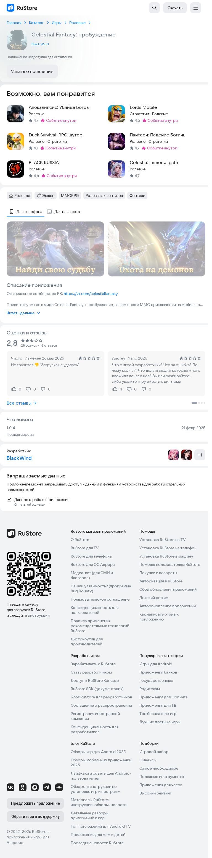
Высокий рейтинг (155, 793)
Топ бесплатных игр (157, 713)
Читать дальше (21, 312)
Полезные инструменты (161, 776)
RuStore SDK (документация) (97, 688)
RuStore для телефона (91, 556)
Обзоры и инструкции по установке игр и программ (95, 789)
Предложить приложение (35, 803)
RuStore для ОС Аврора (93, 564)
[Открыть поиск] (154, 7)
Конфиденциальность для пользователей (94, 610)
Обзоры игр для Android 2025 (98, 751)
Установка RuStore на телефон (168, 547)
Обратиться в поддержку (35, 816)
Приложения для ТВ (157, 705)
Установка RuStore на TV (162, 539)
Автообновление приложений (167, 605)
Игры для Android (155, 663)
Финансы (148, 759)
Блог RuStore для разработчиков (101, 697)
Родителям (149, 688)
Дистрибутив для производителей (87, 641)
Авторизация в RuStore (160, 581)
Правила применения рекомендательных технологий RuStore (100, 625)
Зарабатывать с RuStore (93, 663)
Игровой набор (153, 751)
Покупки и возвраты (158, 572)
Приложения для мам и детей (98, 834)
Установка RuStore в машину (166, 556)
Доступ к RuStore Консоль (95, 680)
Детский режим (153, 597)
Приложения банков (158, 672)
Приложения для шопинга (163, 697)
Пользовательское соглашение (100, 599)
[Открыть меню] (195, 7)
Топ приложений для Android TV (101, 826)
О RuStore (80, 539)
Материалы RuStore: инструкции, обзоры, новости (98, 802)
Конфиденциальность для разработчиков (94, 729)
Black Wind (40, 44)
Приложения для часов (160, 784)
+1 (200, 455)
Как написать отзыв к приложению (159, 617)
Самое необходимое (158, 768)
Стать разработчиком (91, 672)
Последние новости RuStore (97, 842)
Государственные (156, 680)
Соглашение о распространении (101, 705)
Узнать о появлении (32, 71)
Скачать (175, 7)
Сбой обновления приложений (168, 589)
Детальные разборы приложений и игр (89, 815)
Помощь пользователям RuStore (169, 564)
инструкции (39, 615)
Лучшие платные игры (160, 721)
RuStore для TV (85, 547)
